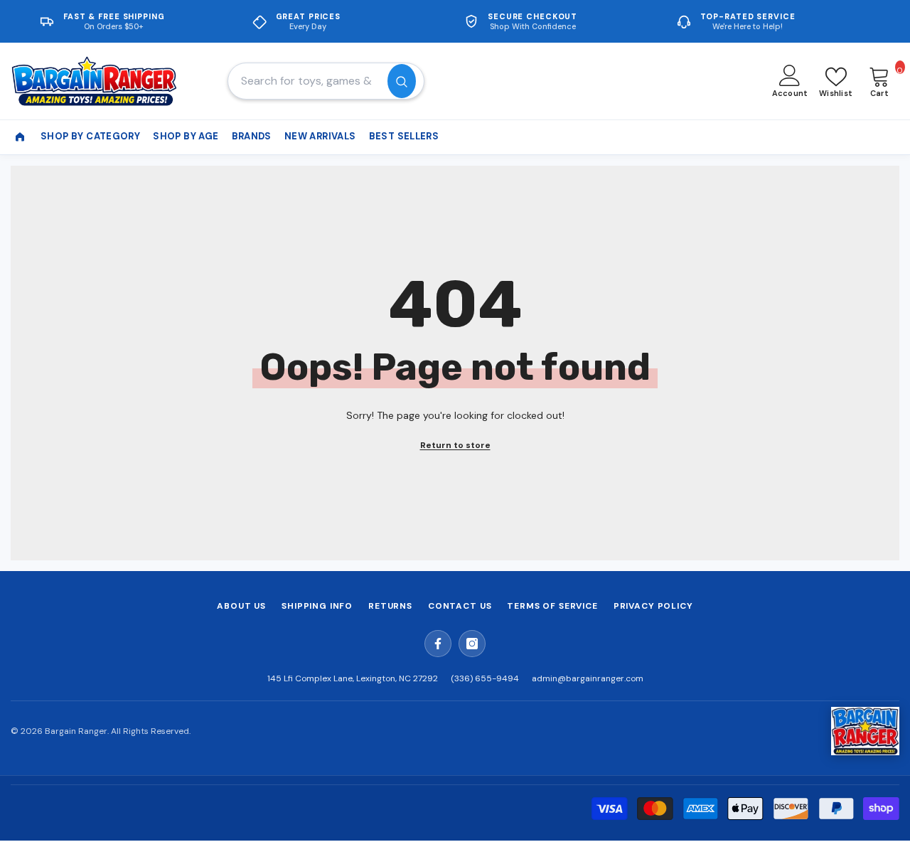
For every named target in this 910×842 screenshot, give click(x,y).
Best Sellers (404, 136)
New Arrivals (320, 136)
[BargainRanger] (865, 731)
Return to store (455, 445)
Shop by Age (185, 136)
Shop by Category (90, 136)
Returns (390, 606)
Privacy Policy (653, 606)
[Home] (20, 137)
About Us (241, 606)
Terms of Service (552, 606)
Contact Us (459, 606)
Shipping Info (317, 606)
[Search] (326, 81)
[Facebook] (437, 643)
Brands (252, 136)
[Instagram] (472, 643)
